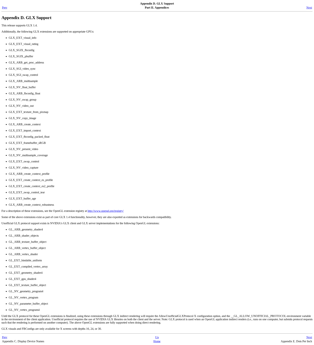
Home (156, 341)
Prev (4, 7)
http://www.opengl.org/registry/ (106, 210)
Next (309, 7)
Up (157, 337)
